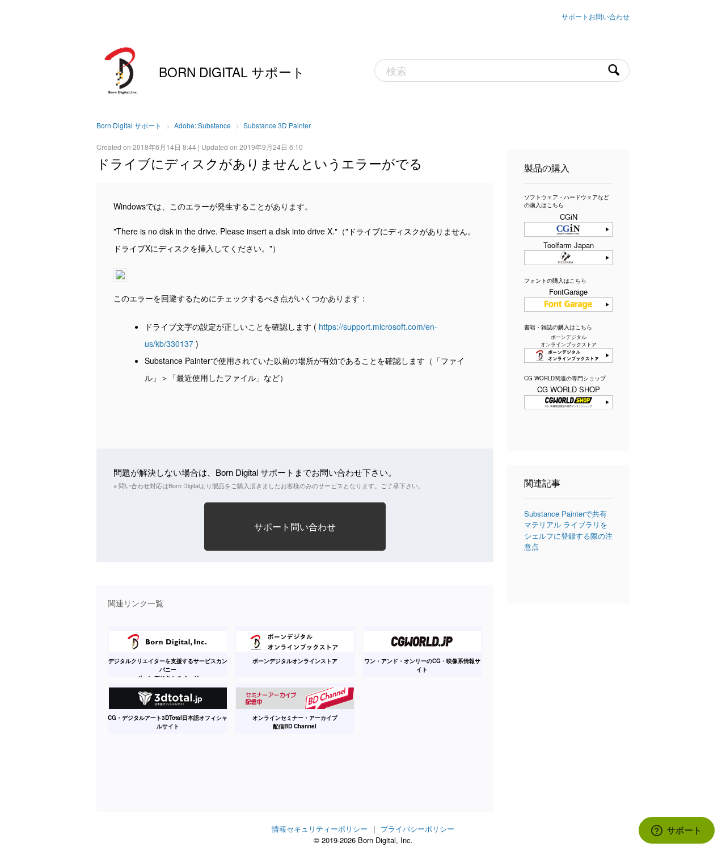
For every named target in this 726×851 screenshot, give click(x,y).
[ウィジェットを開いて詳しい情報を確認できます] (676, 831)
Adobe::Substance (202, 125)
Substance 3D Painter (277, 125)
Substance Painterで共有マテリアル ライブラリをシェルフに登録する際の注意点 (568, 530)
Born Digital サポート (232, 71)
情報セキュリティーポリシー (320, 828)
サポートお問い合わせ (596, 16)
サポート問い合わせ (295, 526)
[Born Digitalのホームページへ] (121, 69)
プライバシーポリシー (417, 828)
